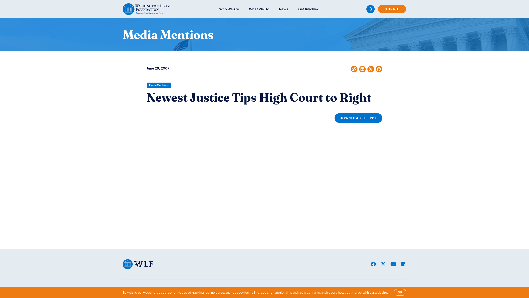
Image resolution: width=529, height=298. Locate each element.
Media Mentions (159, 85)
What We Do (259, 9)
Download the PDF (358, 118)
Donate (392, 9)
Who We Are (229, 9)
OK (400, 292)
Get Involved (308, 9)
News (283, 9)
